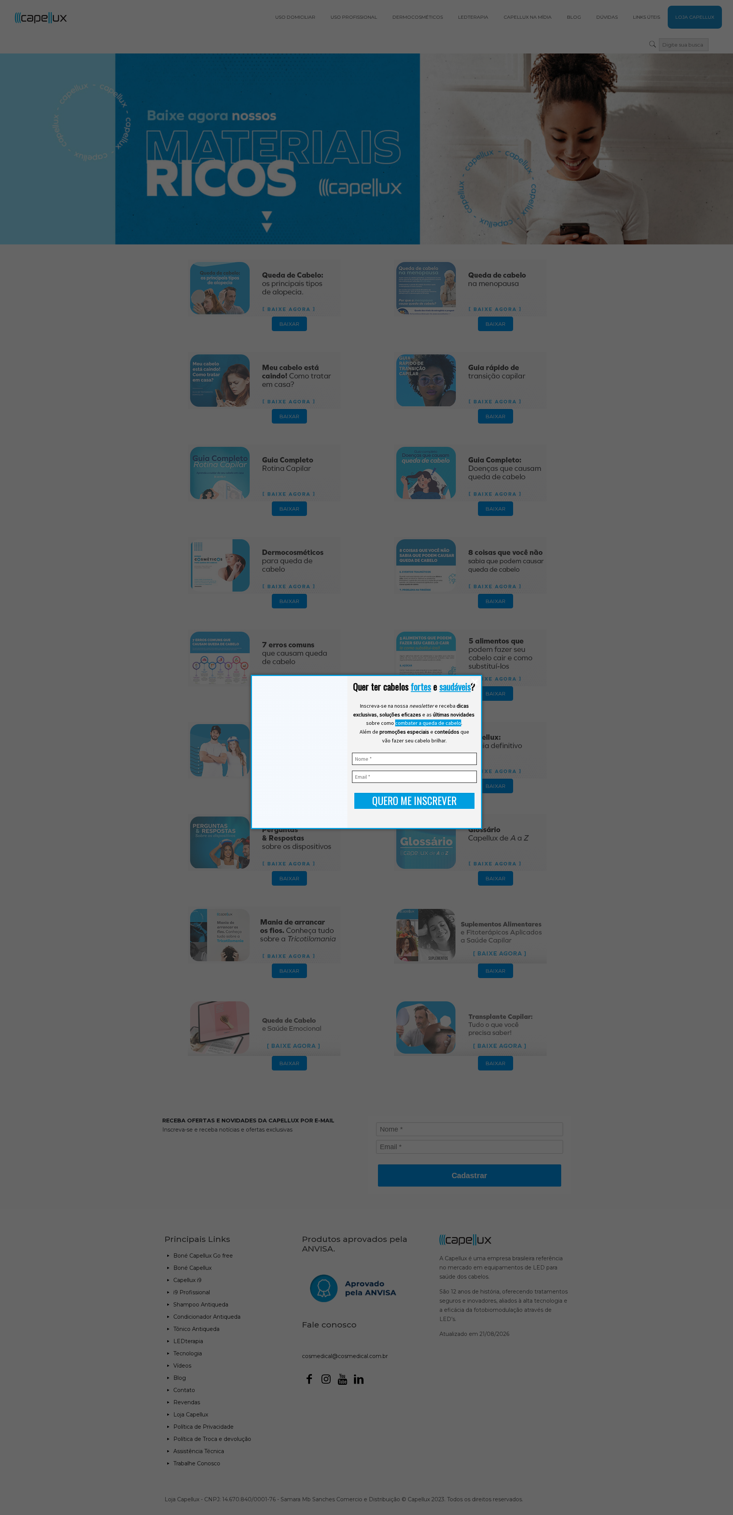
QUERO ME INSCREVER (414, 800)
